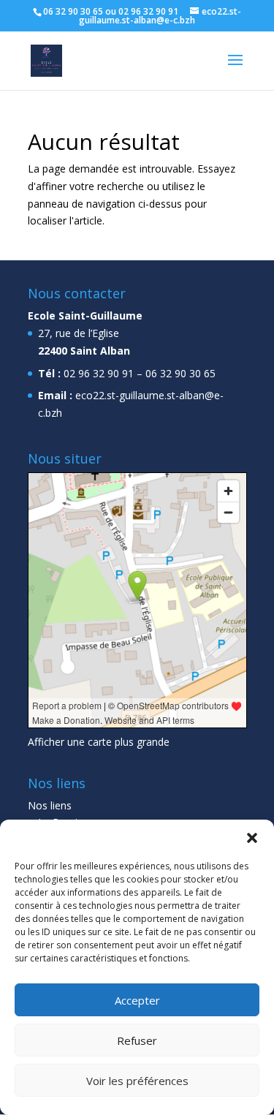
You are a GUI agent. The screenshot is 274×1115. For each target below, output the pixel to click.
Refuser (137, 1040)
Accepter (137, 1000)
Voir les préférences (137, 1080)
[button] (252, 838)
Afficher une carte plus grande (99, 742)
